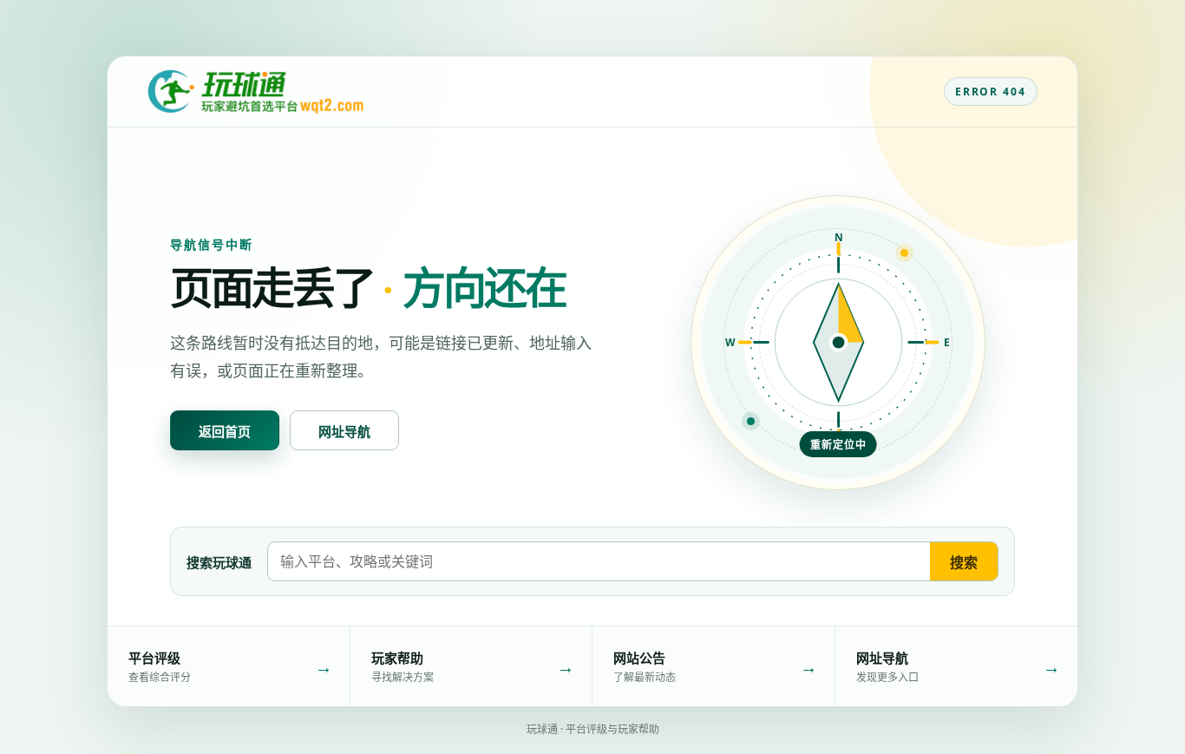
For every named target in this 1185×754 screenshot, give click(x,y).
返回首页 (225, 431)
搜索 (964, 562)
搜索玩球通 (219, 562)
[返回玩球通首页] (255, 92)
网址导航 (344, 431)
